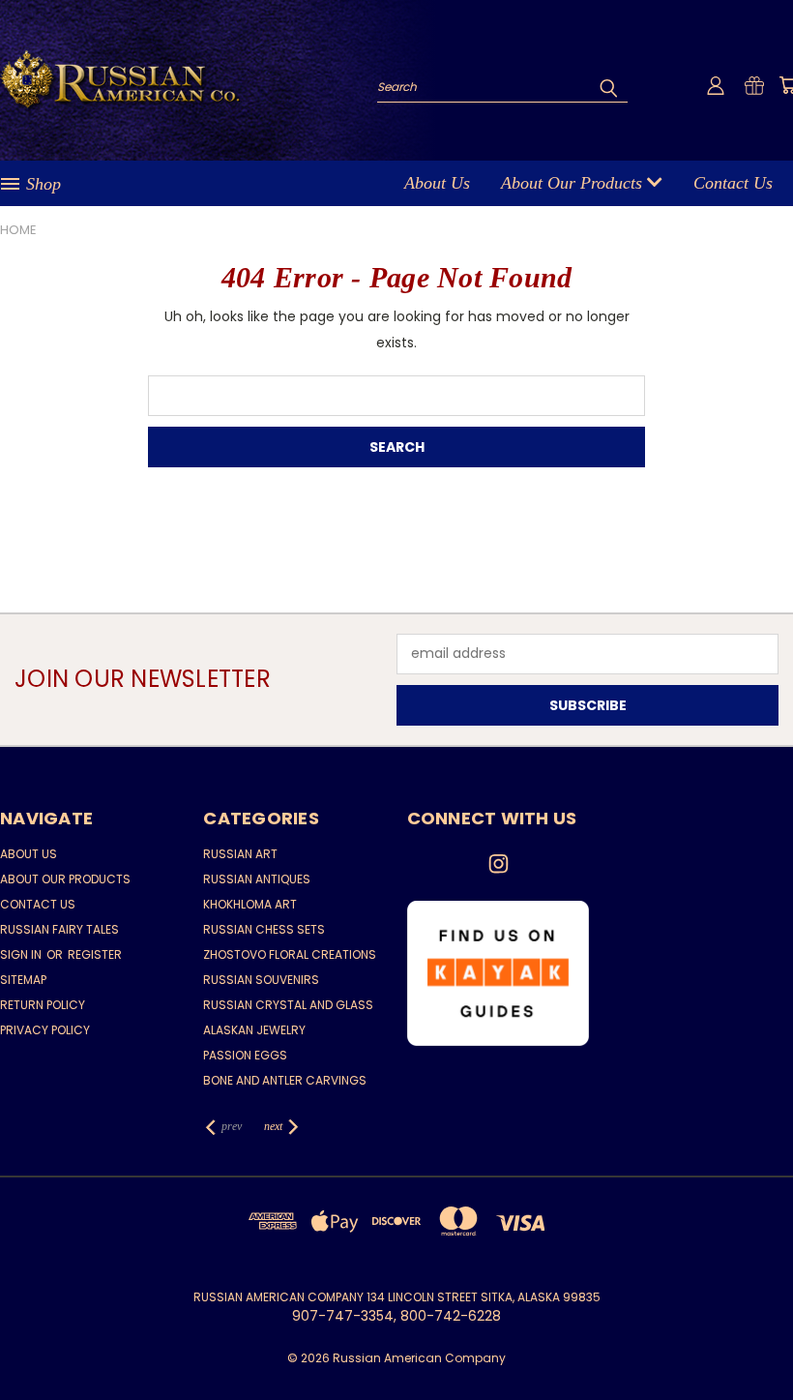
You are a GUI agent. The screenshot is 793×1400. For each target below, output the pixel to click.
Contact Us (733, 183)
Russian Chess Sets (264, 929)
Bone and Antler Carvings (285, 1080)
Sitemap (23, 979)
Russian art (240, 854)
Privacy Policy (45, 1030)
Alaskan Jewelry (254, 1030)
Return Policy (42, 1005)
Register (95, 954)
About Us (437, 183)
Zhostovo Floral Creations (289, 954)
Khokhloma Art (250, 904)
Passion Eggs (245, 1055)
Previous (763, 1339)
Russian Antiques (256, 879)
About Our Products (574, 183)
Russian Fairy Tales (59, 929)
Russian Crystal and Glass (288, 1005)
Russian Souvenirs (261, 979)
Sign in (22, 954)
